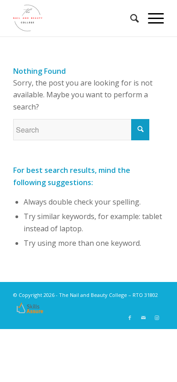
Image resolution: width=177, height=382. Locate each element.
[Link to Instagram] (157, 318)
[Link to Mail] (143, 318)
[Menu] (151, 18)
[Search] (130, 18)
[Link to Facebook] (130, 318)
